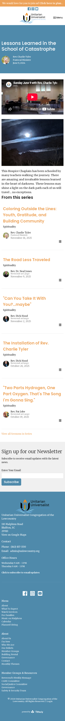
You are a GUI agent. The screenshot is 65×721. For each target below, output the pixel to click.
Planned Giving (10, 624)
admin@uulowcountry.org (25, 551)
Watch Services (9, 612)
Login (49, 701)
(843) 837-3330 (18, 546)
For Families (8, 615)
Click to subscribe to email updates (21, 572)
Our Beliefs (7, 648)
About (5, 605)
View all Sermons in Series (17, 433)
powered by (31, 714)
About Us (6, 638)
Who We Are (8, 644)
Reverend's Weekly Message (16, 677)
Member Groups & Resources (19, 672)
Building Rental (10, 654)
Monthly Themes (10, 664)
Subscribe (11, 482)
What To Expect (10, 608)
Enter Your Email (11, 470)
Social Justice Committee (14, 684)
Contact (6, 660)
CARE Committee (11, 681)
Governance (8, 657)
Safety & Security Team (14, 690)
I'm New (6, 641)
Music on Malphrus (12, 618)
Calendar (6, 621)
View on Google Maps (14, 534)
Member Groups (10, 651)
